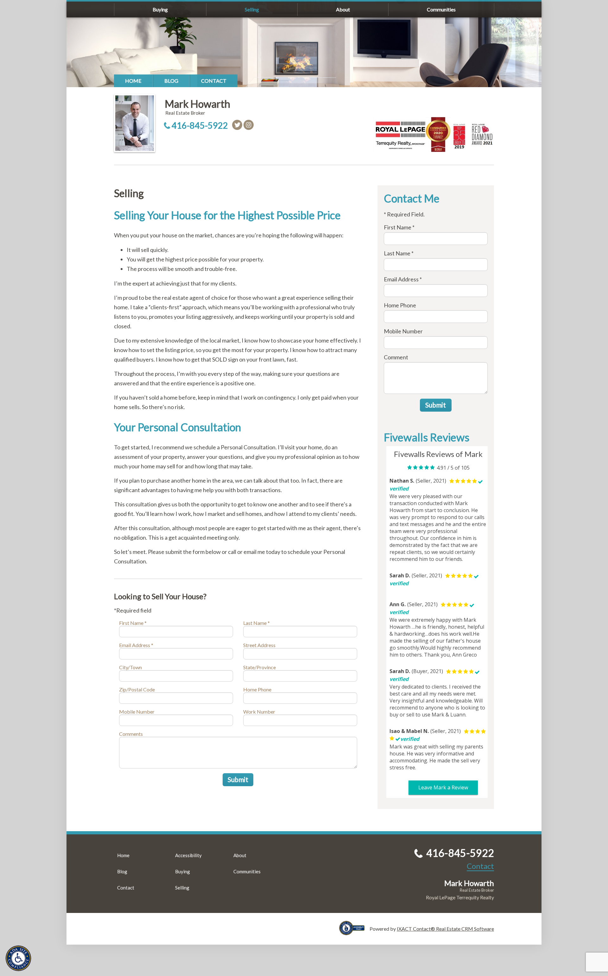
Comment (396, 357)
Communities (441, 9)
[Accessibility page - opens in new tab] (354, 932)
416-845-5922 (200, 125)
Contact (213, 81)
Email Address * (136, 645)
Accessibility (188, 855)
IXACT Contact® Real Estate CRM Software (445, 929)
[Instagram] (249, 125)
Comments (131, 734)
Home (133, 81)
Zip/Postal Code (137, 689)
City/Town (130, 667)
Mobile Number (137, 712)
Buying (160, 9)
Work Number (259, 712)
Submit (238, 779)
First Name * (133, 623)
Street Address (259, 645)
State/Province (259, 667)
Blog (171, 81)
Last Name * (256, 623)
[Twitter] (237, 125)
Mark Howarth (197, 104)
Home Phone (257, 689)
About (343, 9)
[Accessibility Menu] (18, 958)
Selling (252, 9)
